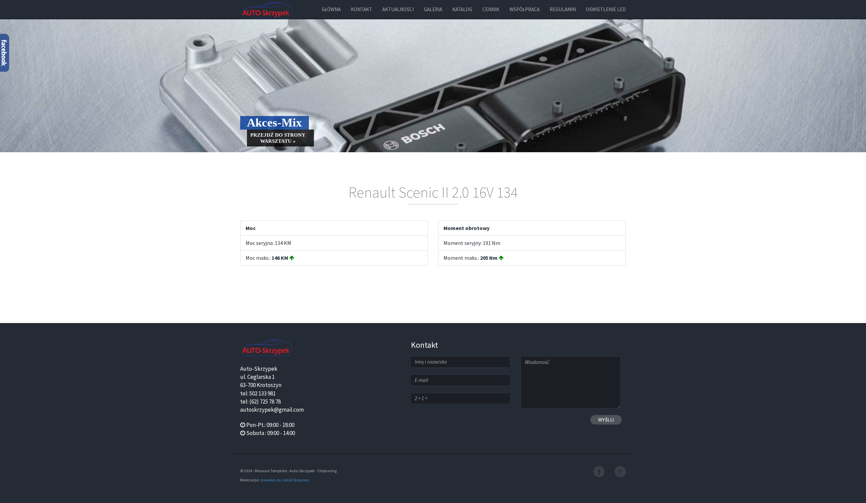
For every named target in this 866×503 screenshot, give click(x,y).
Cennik (490, 9)
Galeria (433, 9)
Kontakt (361, 9)
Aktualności (398, 9)
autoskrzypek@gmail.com (272, 409)
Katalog (462, 9)
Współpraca (524, 9)
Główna (331, 9)
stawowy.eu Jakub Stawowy (284, 479)
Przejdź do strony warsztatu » (277, 138)
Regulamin (563, 9)
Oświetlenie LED (606, 9)
